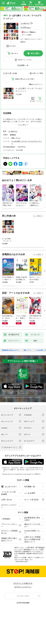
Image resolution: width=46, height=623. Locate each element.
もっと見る (37, 216)
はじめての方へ (11, 487)
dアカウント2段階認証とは (9, 532)
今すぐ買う (35, 53)
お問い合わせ (6, 500)
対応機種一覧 (29, 487)
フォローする (31, 23)
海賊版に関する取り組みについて (9, 539)
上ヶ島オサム (25, 23)
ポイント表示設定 (31, 500)
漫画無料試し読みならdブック (10, 350)
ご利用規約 (5, 519)
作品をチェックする (25, 60)
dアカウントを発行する (23, 583)
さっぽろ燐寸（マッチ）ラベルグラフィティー (28, 89)
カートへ (14, 53)
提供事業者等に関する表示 (32, 519)
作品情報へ (21, 65)
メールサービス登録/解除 (8, 493)
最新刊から (39, 84)
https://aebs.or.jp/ (21, 561)
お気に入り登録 (37, 73)
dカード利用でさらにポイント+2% (30, 39)
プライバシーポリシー (9, 525)
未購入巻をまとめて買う (25, 79)
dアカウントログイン (9, 506)
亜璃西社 (13, 135)
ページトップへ (23, 596)
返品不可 (23, 41)
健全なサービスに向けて (32, 525)
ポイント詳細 (26, 35)
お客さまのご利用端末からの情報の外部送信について (32, 539)
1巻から (31, 84)
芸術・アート (16, 138)
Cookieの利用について (32, 532)
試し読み (13, 46)
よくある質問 (29, 493)
